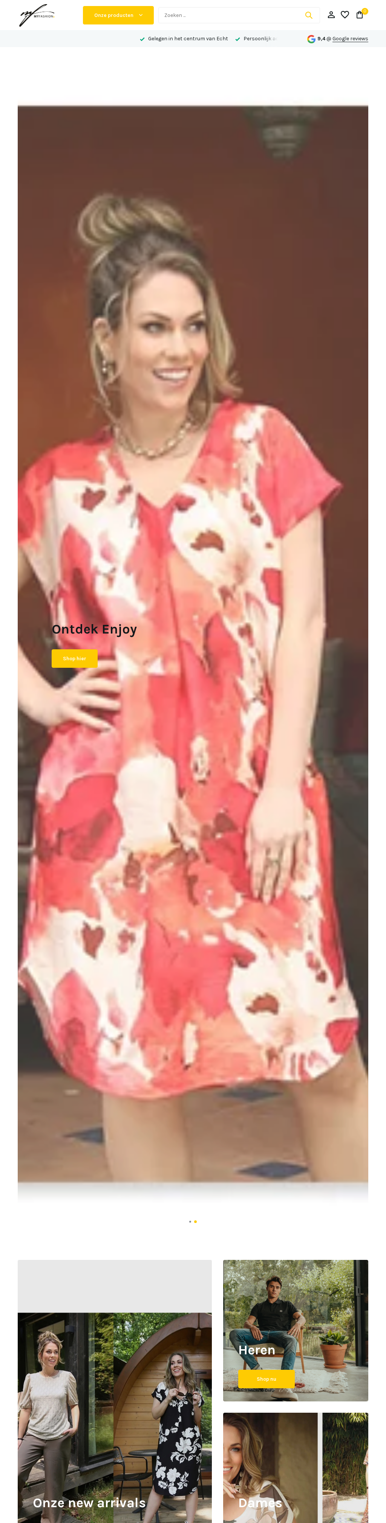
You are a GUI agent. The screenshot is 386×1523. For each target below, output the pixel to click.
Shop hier (74, 665)
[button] (190, 1221)
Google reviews (350, 38)
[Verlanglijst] (345, 15)
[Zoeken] (308, 15)
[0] (358, 15)
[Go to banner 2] (295, 1331)
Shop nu (266, 1379)
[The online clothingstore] (48, 15)
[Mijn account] (331, 15)
